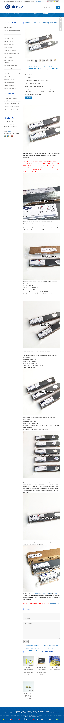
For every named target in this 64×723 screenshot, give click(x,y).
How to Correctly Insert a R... (12, 106)
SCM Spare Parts (9, 82)
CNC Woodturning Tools (11, 36)
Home (8, 13)
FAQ (54, 13)
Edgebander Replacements (12, 71)
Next (57, 42)
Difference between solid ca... (12, 113)
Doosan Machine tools (10, 88)
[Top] (60, 30)
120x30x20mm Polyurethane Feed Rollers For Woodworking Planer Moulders (29, 671)
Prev (26, 42)
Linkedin (29, 711)
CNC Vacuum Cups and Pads (12, 30)
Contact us (19, 17)
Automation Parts (9, 85)
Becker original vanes (42, 542)
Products (26, 13)
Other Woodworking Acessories (46, 23)
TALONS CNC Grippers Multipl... (11, 99)
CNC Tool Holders (9, 41)
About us (16, 13)
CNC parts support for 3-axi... (12, 103)
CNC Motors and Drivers (11, 50)
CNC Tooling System (10, 44)
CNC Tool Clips (9, 27)
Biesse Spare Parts (10, 76)
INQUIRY (29, 97)
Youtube (34, 711)
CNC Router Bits (9, 38)
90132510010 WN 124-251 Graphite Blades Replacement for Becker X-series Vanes (42, 671)
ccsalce (9, 131)
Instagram (40, 711)
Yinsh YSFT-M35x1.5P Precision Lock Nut (55, 669)
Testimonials (44, 13)
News (35, 13)
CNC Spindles (8, 47)
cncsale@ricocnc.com (38, 1)
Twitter (23, 711)
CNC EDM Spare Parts (11, 68)
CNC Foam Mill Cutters (11, 33)
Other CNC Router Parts (11, 57)
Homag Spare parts (10, 79)
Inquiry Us (9, 17)
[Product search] (58, 7)
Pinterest (47, 711)
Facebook (17, 711)
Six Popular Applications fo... (12, 109)
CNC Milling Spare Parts (11, 65)
